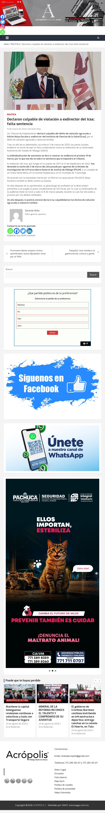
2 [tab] (52, 670)
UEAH (23, 235)
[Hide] (1, 37)
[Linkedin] (29, 231)
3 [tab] (55, 670)
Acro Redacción (13, 727)
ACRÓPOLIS (39, 805)
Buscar (9, 269)
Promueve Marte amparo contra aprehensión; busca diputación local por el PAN (28, 253)
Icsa (18, 235)
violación (31, 235)
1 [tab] (49, 670)
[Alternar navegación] (7, 38)
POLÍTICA (11, 114)
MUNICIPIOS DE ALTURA (17, 700)
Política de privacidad (64, 788)
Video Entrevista (62, 792)
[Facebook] (17, 231)
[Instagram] (2, 27)
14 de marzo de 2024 (17, 129)
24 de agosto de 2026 (16, 723)
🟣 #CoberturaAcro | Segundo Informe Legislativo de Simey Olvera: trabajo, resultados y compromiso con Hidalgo (84, 716)
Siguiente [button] (96, 573)
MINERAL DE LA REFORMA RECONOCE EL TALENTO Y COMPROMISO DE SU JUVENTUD (19, 713)
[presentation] (95, 680)
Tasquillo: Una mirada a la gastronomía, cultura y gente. (80, 252)
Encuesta (59, 773)
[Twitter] (23, 231)
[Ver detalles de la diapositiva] (52, 573)
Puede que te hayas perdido (23, 680)
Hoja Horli (59, 781)
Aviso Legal (60, 769)
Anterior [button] (8, 573)
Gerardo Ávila (34, 129)
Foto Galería (60, 777)
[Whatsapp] (10, 231)
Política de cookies (63, 784)
